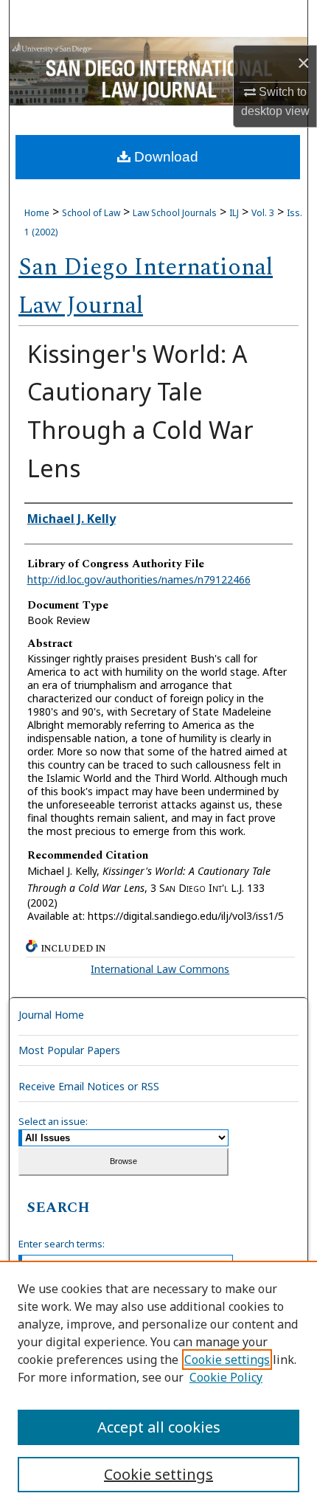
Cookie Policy (225, 1377)
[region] (158, 1385)
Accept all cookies (158, 1427)
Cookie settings (227, 1359)
